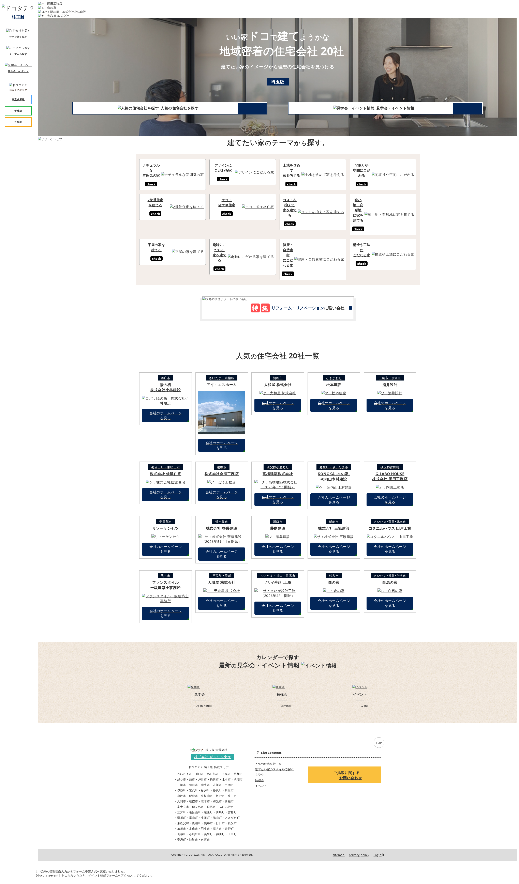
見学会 (259, 775)
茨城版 (18, 122)
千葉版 (18, 110)
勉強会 (259, 780)
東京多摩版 (18, 99)
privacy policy (359, 855)
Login (378, 855)
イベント (261, 786)
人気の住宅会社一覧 (268, 764)
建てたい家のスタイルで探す (274, 769)
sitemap (339, 855)
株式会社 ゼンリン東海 (212, 757)
